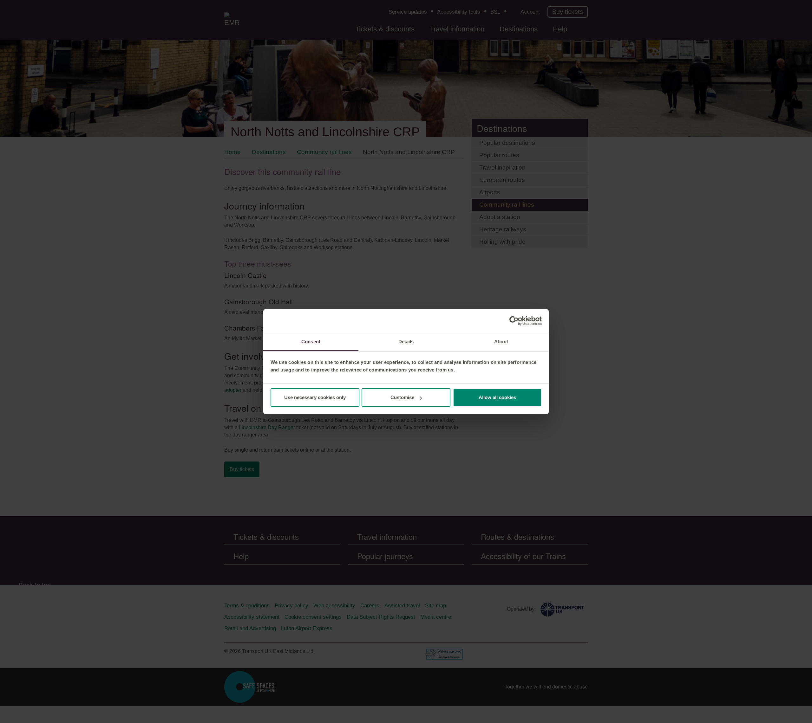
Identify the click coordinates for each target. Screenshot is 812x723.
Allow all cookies (497, 397)
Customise (402, 397)
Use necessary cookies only (315, 397)
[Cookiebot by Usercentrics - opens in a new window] (514, 321)
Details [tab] (406, 341)
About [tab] (501, 341)
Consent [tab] (310, 341)
